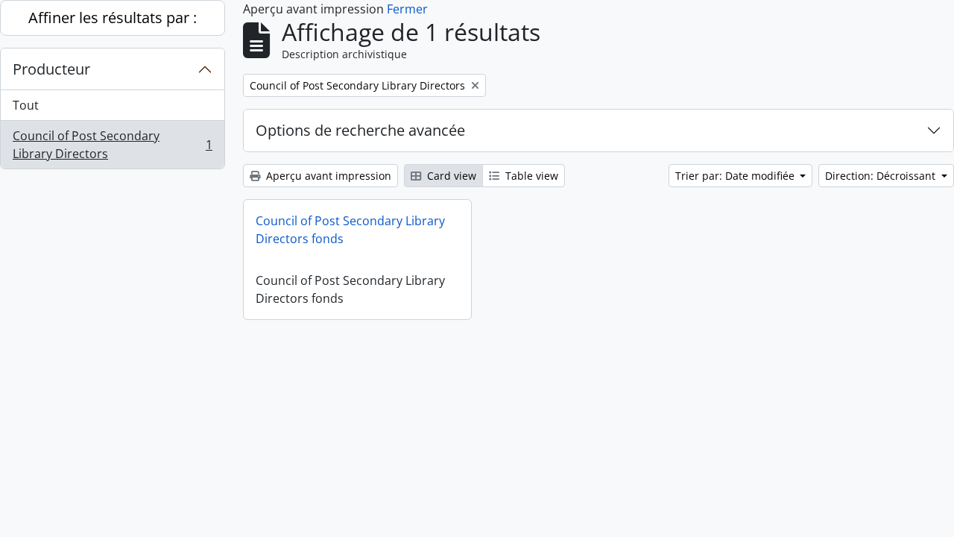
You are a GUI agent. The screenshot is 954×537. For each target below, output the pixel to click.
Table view (530, 176)
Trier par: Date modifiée (736, 176)
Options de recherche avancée (360, 130)
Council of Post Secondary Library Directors (112, 145)
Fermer (407, 9)
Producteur (51, 69)
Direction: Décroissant (881, 176)
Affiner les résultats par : (112, 17)
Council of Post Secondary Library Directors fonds (350, 230)
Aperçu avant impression (327, 176)
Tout (26, 105)
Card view (450, 176)
